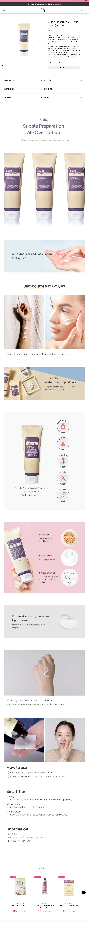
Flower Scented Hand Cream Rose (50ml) (44, 906)
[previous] (7, 39)
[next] (40, 39)
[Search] (82, 10)
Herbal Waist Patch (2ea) (69, 906)
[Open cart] (85, 10)
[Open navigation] (4, 10)
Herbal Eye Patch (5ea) (20, 906)
